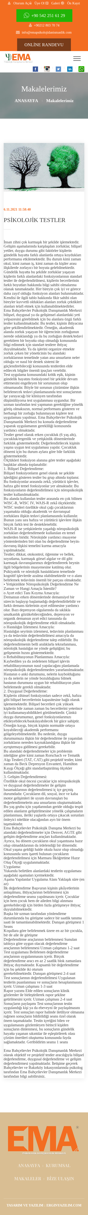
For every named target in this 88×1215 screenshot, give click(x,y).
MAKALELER (27, 1178)
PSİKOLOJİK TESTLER (35, 220)
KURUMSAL (58, 1165)
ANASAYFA (26, 100)
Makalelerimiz (60, 100)
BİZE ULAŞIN (60, 1178)
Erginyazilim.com (63, 1205)
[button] (18, 3)
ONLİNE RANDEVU (44, 44)
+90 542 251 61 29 (48, 15)
